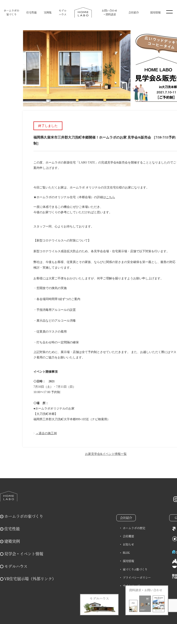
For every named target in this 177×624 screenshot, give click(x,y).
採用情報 (155, 12)
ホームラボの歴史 (134, 528)
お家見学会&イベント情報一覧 (106, 454)
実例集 (48, 12)
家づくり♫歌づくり (135, 569)
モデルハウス (62, 12)
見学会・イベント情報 (23, 554)
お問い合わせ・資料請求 (109, 12)
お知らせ (128, 544)
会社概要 (128, 536)
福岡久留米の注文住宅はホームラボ (83, 12)
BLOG (126, 552)
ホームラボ (8, 496)
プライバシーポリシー (137, 577)
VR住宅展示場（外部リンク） (30, 579)
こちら (110, 197)
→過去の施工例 (46, 433)
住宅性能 (31, 12)
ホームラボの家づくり (11, 12)
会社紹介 (133, 12)
